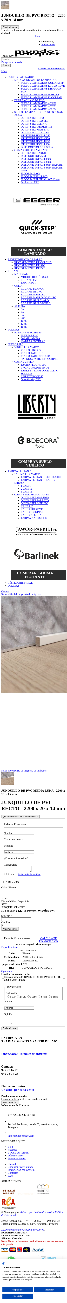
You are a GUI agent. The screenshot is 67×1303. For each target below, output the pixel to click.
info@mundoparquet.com (21, 1135)
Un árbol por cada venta (17, 1089)
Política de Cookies (44, 1212)
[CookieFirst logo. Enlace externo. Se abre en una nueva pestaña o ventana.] (3, 1263)
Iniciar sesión (48, 44)
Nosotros (12, 1149)
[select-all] (10, 1102)
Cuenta (5, 591)
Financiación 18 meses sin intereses (24, 1054)
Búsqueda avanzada (11, 62)
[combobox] (16, 59)
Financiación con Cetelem (21, 1169)
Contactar (13, 1172)
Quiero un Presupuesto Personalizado (20, 816)
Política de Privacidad (29, 874)
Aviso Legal (26, 1212)
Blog (10, 1146)
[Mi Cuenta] (60, 41)
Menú (4, 71)
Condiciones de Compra (20, 1167)
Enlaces (39, 36)
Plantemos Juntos (17, 1158)
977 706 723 (14, 1114)
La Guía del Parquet (18, 1152)
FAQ (10, 1175)
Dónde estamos (16, 1155)
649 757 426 (28, 1114)
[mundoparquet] (38, 55)
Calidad (12, 1164)
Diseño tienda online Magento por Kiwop (22, 1229)
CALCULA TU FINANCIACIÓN (48, 940)
